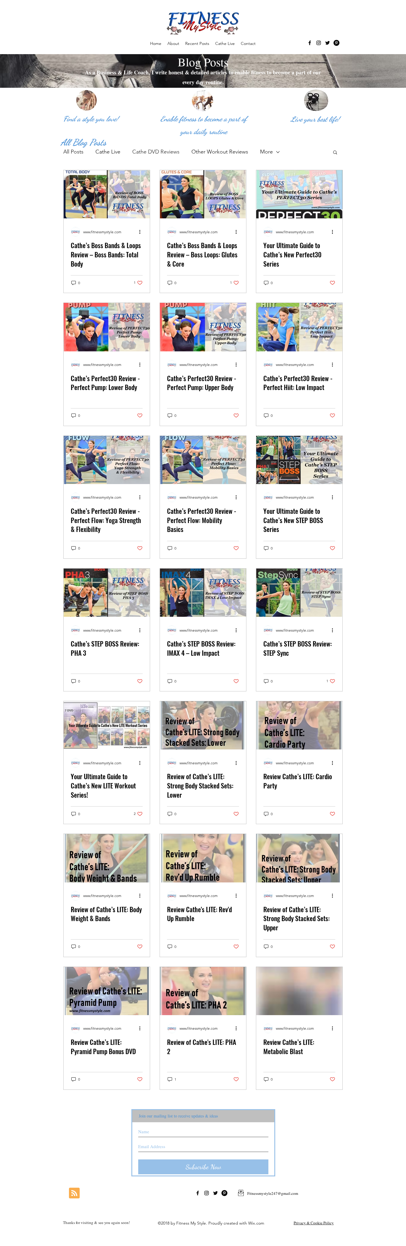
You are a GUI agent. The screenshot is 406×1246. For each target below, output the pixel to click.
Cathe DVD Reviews (156, 151)
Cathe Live (107, 151)
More (266, 151)
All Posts (73, 151)
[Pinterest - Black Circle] (336, 43)
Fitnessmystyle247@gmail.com (272, 1193)
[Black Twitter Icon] (328, 43)
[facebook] (310, 43)
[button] (335, 153)
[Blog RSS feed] (74, 1193)
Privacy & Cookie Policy (314, 1222)
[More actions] (141, 231)
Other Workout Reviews (219, 151)
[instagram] (319, 43)
